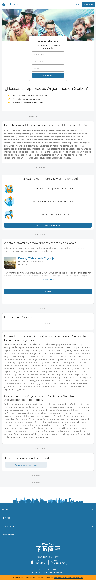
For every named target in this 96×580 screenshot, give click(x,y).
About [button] (5, 509)
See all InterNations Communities (68, 577)
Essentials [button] (8, 526)
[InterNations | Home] (9, 5)
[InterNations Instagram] (51, 549)
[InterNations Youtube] (57, 549)
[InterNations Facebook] (38, 549)
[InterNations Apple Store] (38, 562)
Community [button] (8, 534)
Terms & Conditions (45, 572)
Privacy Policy (59, 572)
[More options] (64, 116)
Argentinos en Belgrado (26, 464)
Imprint (34, 572)
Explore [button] (6, 518)
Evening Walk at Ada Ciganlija (36, 258)
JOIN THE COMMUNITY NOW (48, 225)
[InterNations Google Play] (57, 562)
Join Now (88, 4)
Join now (48, 75)
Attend (48, 291)
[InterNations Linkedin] (45, 549)
